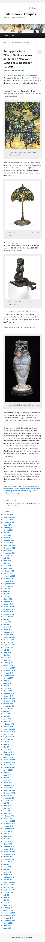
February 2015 (8, 754)
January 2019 (8, 634)
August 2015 (8, 739)
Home (6, 36)
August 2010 (8, 892)
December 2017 (9, 668)
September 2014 (9, 767)
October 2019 (8, 612)
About (13, 36)
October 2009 (8, 918)
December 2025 (9, 517)
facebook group (15, 506)
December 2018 (9, 637)
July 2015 (6, 742)
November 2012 (9, 823)
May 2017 (6, 685)
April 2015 (7, 749)
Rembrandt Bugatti (19, 491)
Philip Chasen (30, 488)
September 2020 (9, 583)
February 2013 (8, 816)
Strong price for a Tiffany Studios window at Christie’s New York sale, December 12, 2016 (17, 58)
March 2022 (7, 537)
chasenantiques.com (10, 488)
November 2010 (9, 885)
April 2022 (7, 535)
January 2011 (8, 879)
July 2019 (6, 619)
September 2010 (9, 890)
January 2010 (8, 910)
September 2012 (9, 828)
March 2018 (7, 660)
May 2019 (6, 624)
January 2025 (8, 520)
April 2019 (7, 627)
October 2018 (8, 642)
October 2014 (8, 765)
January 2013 (8, 818)
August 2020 (8, 586)
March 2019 (7, 629)
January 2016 (8, 726)
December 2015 (9, 729)
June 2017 (7, 683)
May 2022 (6, 532)
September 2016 (9, 706)
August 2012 (8, 831)
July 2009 (6, 925)
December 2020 (9, 576)
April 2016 (7, 719)
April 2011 (7, 872)
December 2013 (9, 790)
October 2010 (8, 887)
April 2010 (7, 902)
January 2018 (8, 665)
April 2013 (7, 811)
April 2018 (7, 657)
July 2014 (6, 772)
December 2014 (9, 760)
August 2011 (8, 862)
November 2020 (9, 578)
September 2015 (9, 737)
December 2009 (9, 913)
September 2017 (9, 675)
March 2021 (7, 568)
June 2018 (7, 652)
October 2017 (8, 673)
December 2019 (9, 606)
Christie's (21, 488)
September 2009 (9, 920)
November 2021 (9, 548)
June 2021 (7, 560)
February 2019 (8, 632)
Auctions (13, 486)
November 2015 (9, 731)
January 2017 (8, 696)
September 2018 (9, 645)
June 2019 (7, 622)
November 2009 (9, 915)
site (4, 423)
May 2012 (6, 839)
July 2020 (6, 589)
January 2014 (8, 788)
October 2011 (8, 857)
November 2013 (9, 793)
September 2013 (9, 798)
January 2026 (8, 515)
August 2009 (8, 923)
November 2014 (9, 762)
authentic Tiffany (33, 486)
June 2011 (7, 867)
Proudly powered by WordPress (22, 937)
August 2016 (8, 709)
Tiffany (19, 486)
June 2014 (7, 775)
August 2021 (8, 555)
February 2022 (8, 540)
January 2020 (8, 604)
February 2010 (8, 907)
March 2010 (7, 905)
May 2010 (6, 900)
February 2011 (8, 877)
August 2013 (8, 800)
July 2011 (6, 864)
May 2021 (6, 563)
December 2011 (9, 851)
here (34, 327)
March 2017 (7, 691)
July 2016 (6, 711)
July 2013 (6, 803)
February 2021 (8, 571)
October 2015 (8, 734)
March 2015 (7, 752)
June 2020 (7, 591)
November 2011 (9, 854)
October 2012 (8, 826)
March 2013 (7, 813)
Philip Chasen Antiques (19, 14)
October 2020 (8, 581)
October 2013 (8, 795)
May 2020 (6, 594)
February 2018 (8, 663)
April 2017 (7, 688)
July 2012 (6, 834)
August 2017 (8, 678)
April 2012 (7, 841)
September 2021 (9, 553)
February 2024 (8, 527)
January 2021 (8, 573)
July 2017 (6, 680)
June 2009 (7, 928)
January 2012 (8, 849)
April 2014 (7, 780)
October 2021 (8, 550)
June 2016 (7, 714)
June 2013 (7, 805)
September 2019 (9, 614)
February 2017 (8, 693)
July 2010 (6, 895)
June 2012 (7, 836)
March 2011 (7, 874)
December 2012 (9, 821)
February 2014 (8, 785)
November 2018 (9, 640)
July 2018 (6, 650)
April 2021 (7, 566)
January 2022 (8, 543)
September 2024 (9, 522)
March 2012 (7, 844)
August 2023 (8, 530)
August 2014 (8, 770)
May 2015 (6, 747)
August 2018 (8, 647)
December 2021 (9, 545)
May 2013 (6, 808)
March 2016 (7, 721)
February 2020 (8, 601)
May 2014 (6, 777)
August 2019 (8, 617)
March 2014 (7, 782)
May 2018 (6, 655)
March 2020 (7, 599)
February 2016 (8, 724)
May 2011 (6, 869)
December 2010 (9, 882)
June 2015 (7, 744)
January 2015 (8, 757)
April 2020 (7, 596)
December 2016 (9, 698)
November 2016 (9, 701)
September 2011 (9, 859)
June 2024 (7, 525)
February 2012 (8, 846)
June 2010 (7, 897)
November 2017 (9, 670)
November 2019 (9, 609)
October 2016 (8, 703)
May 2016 (6, 716)
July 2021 (6, 558)
